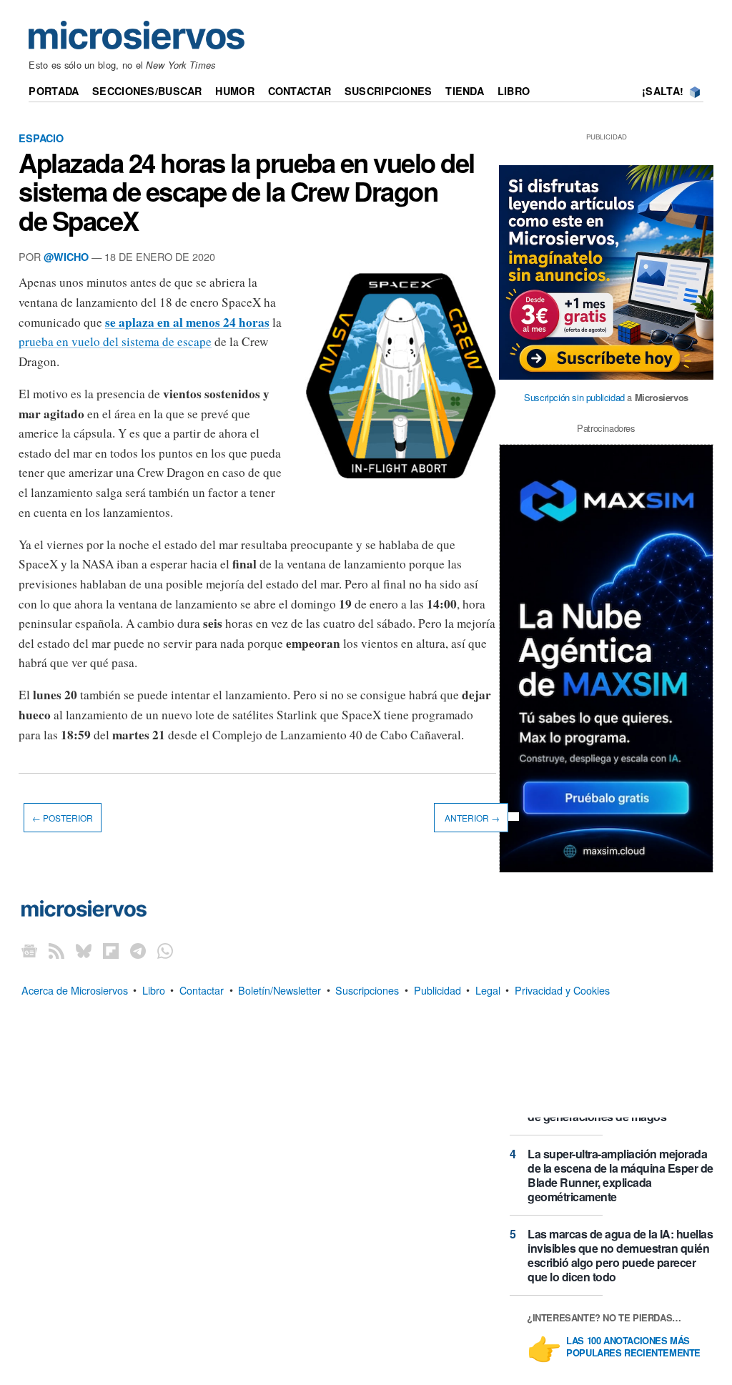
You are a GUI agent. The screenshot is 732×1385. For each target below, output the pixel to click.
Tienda (464, 91)
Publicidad (437, 989)
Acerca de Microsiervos (74, 989)
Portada (54, 91)
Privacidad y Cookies (562, 989)
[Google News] (29, 950)
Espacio (41, 138)
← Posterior (62, 818)
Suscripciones (388, 91)
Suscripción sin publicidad (574, 397)
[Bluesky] (84, 950)
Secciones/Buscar (147, 91)
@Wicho (66, 257)
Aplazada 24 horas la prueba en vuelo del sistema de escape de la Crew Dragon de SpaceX (247, 191)
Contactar (300, 91)
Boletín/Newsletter (279, 989)
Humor (234, 91)
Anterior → (471, 818)
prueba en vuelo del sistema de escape (115, 341)
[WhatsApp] (165, 950)
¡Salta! (662, 91)
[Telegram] (138, 950)
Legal (487, 989)
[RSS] (56, 950)
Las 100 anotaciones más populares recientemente (633, 1347)
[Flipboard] (111, 950)
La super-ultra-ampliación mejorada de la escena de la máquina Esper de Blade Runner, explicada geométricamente (620, 1175)
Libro (514, 91)
